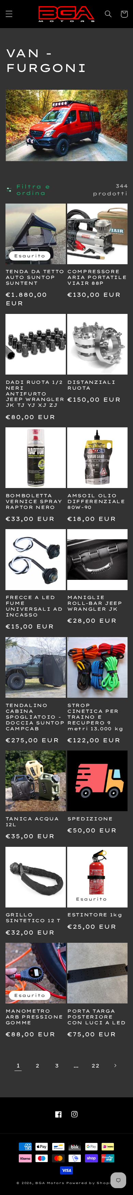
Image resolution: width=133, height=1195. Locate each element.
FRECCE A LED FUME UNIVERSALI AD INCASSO (34, 606)
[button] (9, 14)
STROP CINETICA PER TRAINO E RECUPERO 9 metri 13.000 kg (95, 717)
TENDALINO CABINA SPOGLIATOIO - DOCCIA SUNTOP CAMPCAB (35, 717)
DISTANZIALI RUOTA (91, 385)
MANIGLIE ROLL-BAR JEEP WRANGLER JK (94, 603)
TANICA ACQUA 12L (32, 821)
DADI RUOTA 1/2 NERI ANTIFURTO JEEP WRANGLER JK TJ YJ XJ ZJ (34, 393)
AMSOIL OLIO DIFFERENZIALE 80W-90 (96, 501)
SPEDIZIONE (90, 818)
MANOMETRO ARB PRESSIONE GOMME (34, 1016)
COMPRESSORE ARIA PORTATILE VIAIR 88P (97, 277)
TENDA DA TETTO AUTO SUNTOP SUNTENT (34, 277)
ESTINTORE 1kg (94, 914)
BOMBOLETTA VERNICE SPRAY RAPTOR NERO (33, 501)
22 (95, 1065)
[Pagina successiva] (115, 1065)
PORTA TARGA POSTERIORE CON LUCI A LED (96, 1016)
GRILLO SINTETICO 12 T (33, 917)
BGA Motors (49, 1183)
